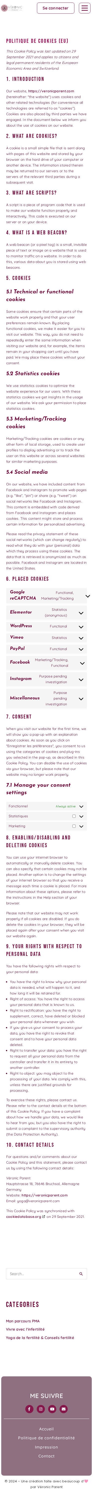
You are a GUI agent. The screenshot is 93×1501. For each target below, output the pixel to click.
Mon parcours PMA (23, 1321)
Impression (46, 1447)
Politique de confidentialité (46, 1437)
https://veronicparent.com (51, 91)
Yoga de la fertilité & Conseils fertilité (40, 1337)
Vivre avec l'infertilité (25, 1329)
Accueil (46, 1428)
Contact (46, 1455)
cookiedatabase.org (23, 1216)
